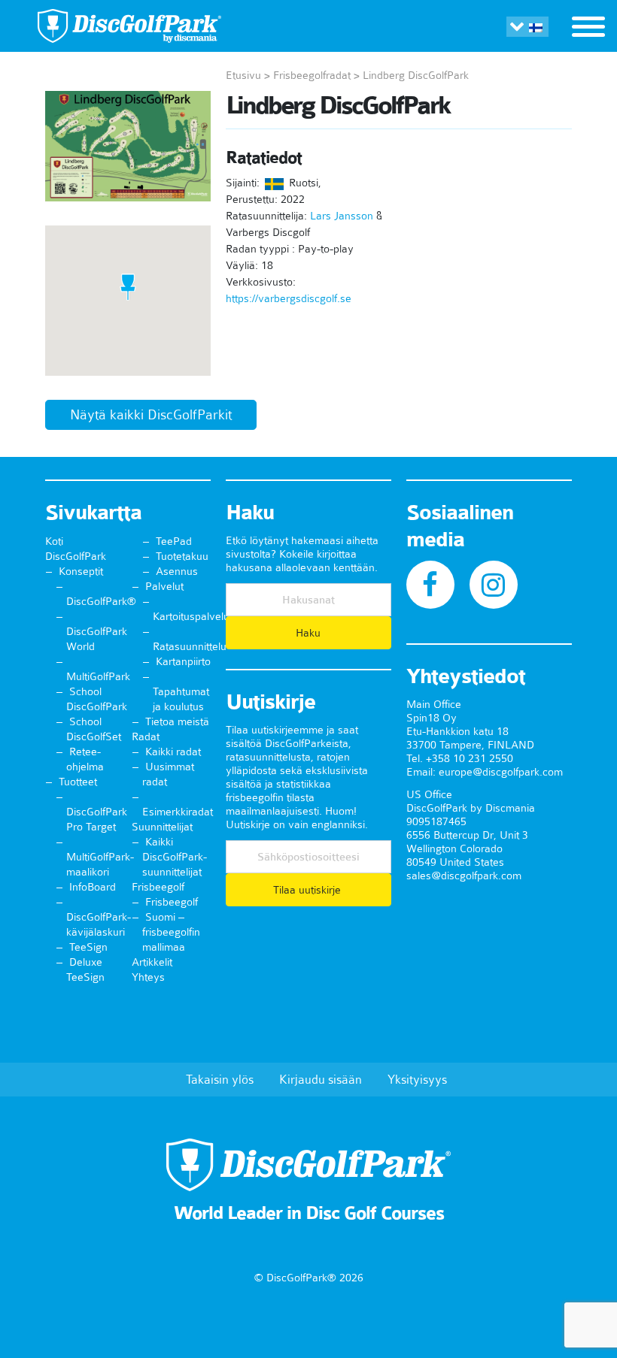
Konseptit (81, 571)
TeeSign (88, 947)
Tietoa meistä (177, 721)
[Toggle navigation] (588, 29)
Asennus (177, 571)
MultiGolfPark (98, 676)
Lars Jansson (341, 215)
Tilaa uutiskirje (308, 890)
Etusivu (243, 75)
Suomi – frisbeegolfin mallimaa (171, 932)
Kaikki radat (173, 751)
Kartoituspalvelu (191, 616)
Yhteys (148, 977)
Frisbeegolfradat (312, 75)
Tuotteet (78, 781)
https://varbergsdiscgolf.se (288, 298)
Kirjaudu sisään (320, 1079)
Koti (54, 541)
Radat (146, 736)
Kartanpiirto (183, 661)
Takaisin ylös (220, 1079)
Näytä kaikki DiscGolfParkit (151, 415)
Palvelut (164, 586)
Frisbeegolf (158, 887)
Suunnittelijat (162, 826)
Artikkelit (152, 962)
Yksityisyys (417, 1079)
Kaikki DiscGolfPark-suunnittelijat (174, 857)
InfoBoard (92, 887)
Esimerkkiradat (177, 811)
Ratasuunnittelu (189, 646)
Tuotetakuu (182, 556)
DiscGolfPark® (101, 601)
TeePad (174, 541)
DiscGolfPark (75, 556)
